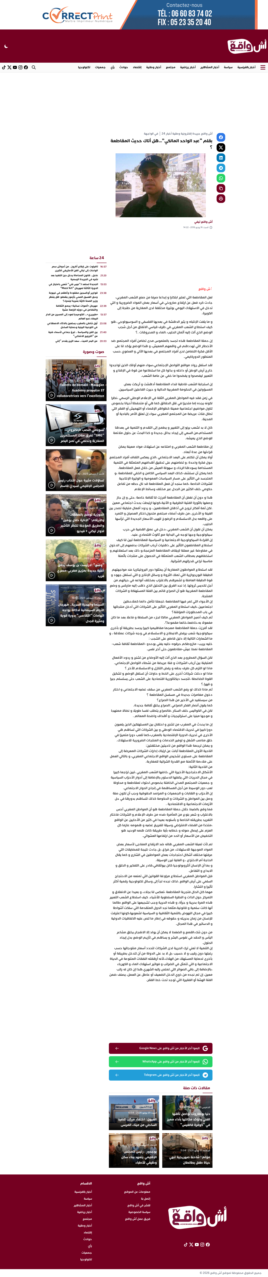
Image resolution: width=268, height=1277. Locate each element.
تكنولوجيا (84, 67)
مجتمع (170, 67)
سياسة (228, 67)
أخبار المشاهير (209, 67)
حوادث (123, 67)
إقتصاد (137, 67)
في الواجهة (151, 134)
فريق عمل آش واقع (137, 1219)
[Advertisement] (134, 101)
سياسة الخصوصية (139, 1212)
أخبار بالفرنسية (246, 67)
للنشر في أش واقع (138, 1205)
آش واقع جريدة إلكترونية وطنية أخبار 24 (187, 134)
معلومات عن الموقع (137, 1192)
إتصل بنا (145, 1199)
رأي (112, 67)
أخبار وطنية (153, 67)
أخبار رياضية (188, 67)
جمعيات (100, 67)
